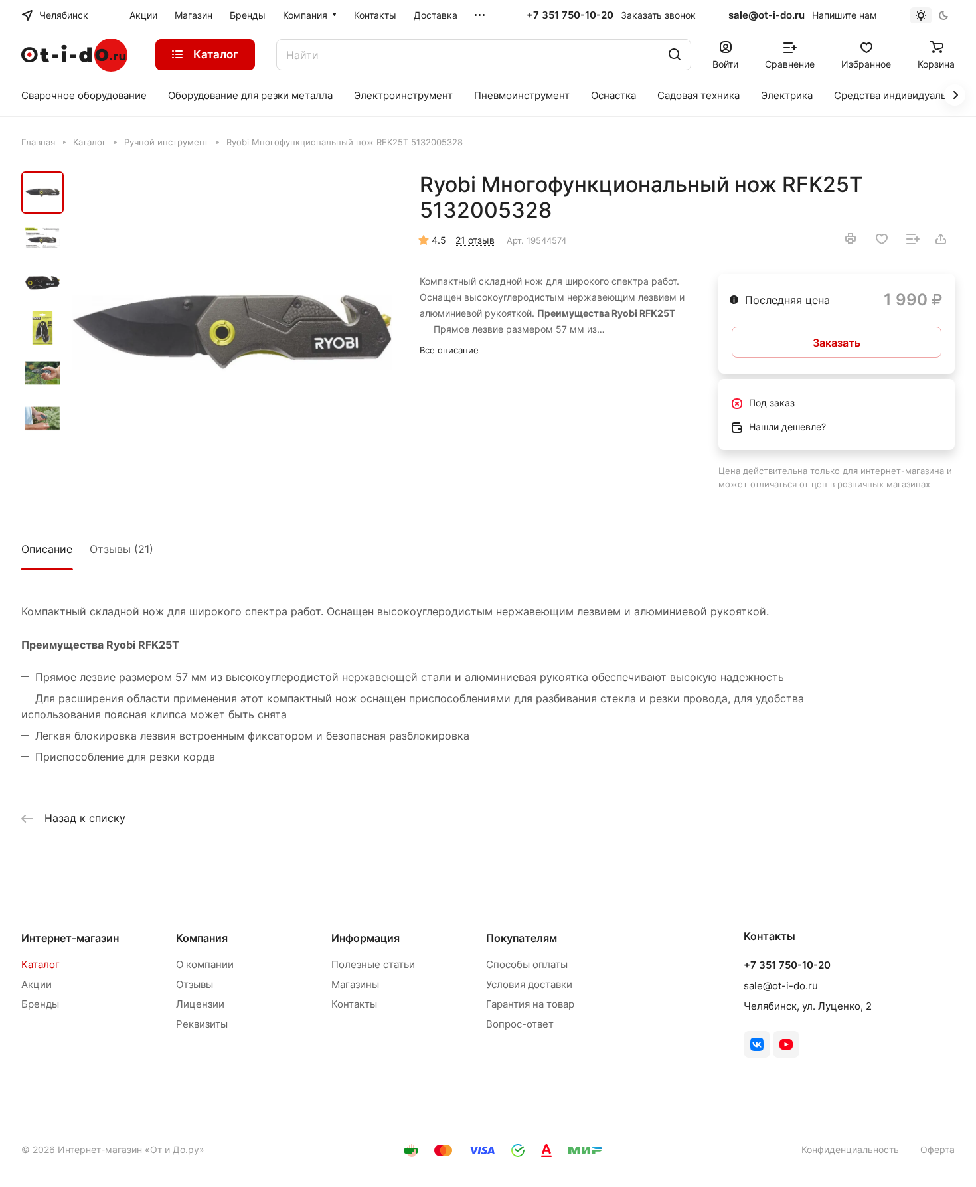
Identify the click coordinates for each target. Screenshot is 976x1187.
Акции (36, 984)
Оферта (937, 1149)
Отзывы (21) (121, 549)
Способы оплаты (527, 964)
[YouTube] (786, 1044)
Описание (46, 549)
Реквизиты (202, 1024)
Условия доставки (529, 984)
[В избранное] (882, 239)
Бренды (40, 1004)
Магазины (355, 984)
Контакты (354, 1004)
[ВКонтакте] (757, 1044)
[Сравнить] (913, 239)
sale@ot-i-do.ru (766, 15)
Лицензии (200, 1004)
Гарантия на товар (530, 1004)
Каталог (40, 964)
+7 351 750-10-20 (570, 15)
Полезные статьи (373, 964)
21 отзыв (475, 240)
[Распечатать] (850, 238)
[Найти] (674, 54)
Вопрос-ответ (520, 1024)
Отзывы (194, 984)
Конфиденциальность (850, 1149)
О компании (205, 964)
